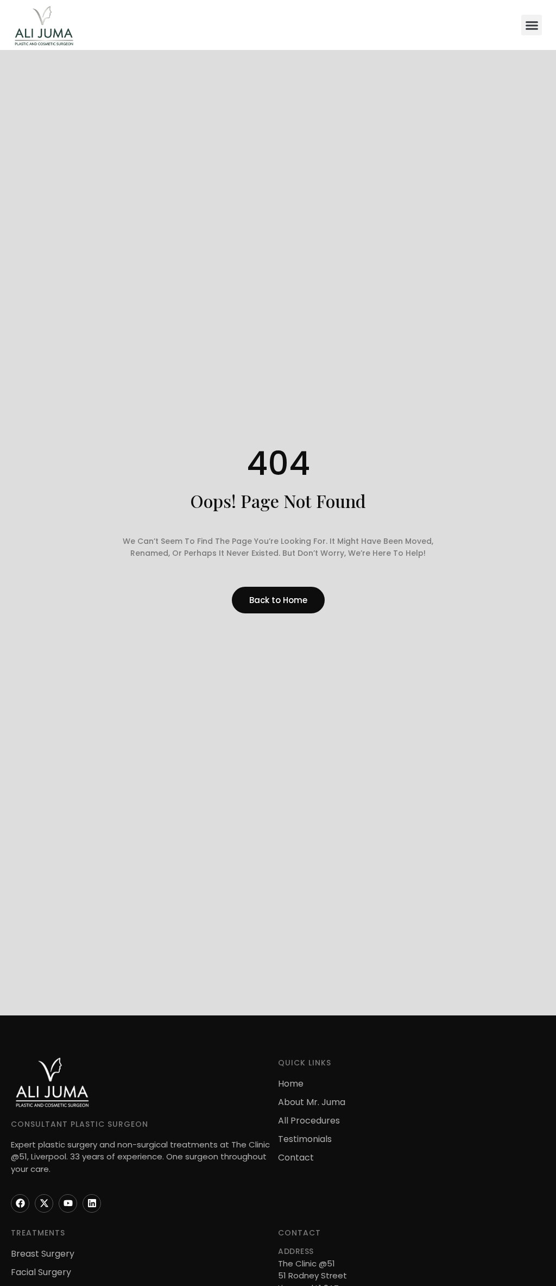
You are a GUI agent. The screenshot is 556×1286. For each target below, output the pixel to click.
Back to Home (278, 600)
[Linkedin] (92, 1203)
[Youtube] (68, 1203)
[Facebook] (20, 1203)
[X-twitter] (44, 1203)
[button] (531, 25)
